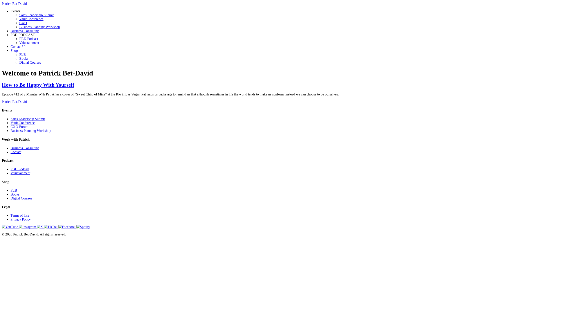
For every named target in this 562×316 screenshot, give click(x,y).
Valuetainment (29, 43)
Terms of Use (20, 215)
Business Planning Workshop (39, 27)
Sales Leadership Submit (36, 15)
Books (23, 58)
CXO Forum (19, 127)
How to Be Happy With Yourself (38, 85)
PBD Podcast (28, 39)
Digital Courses (30, 62)
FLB (22, 54)
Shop (14, 50)
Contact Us (18, 46)
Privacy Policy (21, 219)
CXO (23, 23)
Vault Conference (31, 19)
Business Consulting (25, 31)
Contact (16, 152)
